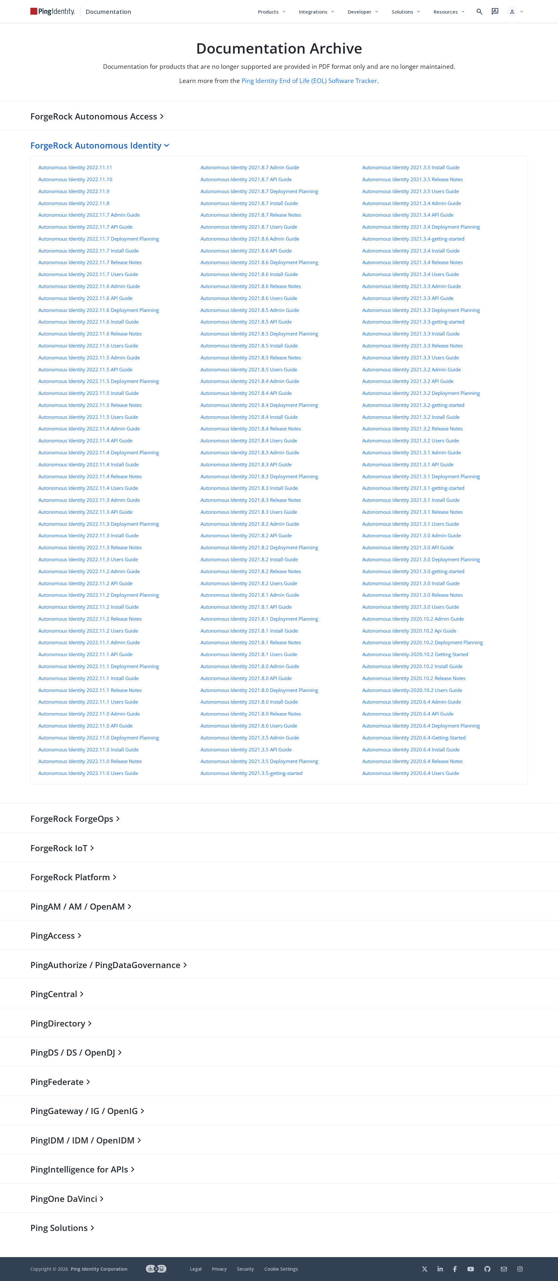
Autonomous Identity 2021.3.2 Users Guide (410, 440)
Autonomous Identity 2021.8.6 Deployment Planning (259, 262)
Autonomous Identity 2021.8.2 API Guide (246, 535)
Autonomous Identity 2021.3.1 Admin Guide (411, 452)
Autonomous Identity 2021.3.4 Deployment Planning (421, 226)
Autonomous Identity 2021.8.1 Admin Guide (250, 595)
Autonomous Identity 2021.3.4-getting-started (413, 238)
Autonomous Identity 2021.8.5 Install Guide (249, 345)
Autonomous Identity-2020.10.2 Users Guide (412, 690)
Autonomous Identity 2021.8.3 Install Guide (249, 488)
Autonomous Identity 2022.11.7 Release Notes (90, 262)
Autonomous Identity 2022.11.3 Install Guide (88, 535)
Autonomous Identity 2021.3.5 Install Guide (411, 167)
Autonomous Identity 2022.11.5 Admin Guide (89, 357)
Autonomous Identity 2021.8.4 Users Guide (249, 440)
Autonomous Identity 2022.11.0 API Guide (85, 725)
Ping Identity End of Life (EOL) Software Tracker (309, 81)
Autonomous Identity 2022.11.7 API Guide (85, 226)
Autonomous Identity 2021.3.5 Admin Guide (250, 737)
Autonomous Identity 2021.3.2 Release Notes (412, 428)
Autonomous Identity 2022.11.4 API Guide (85, 440)
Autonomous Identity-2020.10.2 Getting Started (415, 654)
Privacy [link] (219, 1269)
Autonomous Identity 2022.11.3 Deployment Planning (98, 524)
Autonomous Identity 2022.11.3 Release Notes (90, 547)
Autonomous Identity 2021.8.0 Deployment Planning (259, 690)
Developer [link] (363, 11)
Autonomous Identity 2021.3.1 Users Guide (410, 524)
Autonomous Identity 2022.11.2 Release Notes (90, 618)
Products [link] (272, 11)
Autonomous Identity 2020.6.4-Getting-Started (414, 737)
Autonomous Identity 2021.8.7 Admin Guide (250, 167)
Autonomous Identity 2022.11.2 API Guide (85, 583)
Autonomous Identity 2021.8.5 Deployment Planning (259, 333)
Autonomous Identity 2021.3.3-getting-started (413, 321)
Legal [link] (196, 1269)
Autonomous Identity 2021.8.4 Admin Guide (250, 381)
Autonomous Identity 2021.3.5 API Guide (246, 749)
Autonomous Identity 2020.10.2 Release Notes (414, 678)
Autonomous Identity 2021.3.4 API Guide (407, 215)
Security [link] (245, 1269)
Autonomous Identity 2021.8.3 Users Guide (249, 512)
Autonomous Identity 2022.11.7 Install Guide (88, 250)
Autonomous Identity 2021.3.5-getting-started (252, 773)
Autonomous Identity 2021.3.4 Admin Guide (411, 203)
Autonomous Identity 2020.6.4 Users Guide (410, 773)
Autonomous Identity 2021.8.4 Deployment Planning (259, 405)
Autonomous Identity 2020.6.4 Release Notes (412, 761)
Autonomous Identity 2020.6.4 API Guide (407, 713)
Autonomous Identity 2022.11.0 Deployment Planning (98, 737)
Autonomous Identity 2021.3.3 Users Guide (410, 357)
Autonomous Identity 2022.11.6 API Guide (85, 298)
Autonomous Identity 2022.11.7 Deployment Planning (98, 238)
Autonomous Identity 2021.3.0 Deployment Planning (421, 559)
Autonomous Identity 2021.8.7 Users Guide (249, 226)
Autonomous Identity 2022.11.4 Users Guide (88, 488)
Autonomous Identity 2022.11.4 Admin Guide (89, 428)
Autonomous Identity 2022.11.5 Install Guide (88, 393)
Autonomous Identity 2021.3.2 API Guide (407, 381)
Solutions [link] (406, 11)
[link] (52, 11)
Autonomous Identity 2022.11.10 (75, 179)
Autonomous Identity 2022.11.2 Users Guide (88, 630)
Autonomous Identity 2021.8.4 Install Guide (249, 417)
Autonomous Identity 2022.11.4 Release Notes (90, 476)
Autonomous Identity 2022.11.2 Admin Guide (89, 571)
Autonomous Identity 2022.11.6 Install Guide (88, 321)
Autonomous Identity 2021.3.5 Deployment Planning (259, 761)
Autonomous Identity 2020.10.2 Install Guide (412, 666)
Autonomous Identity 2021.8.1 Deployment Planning (259, 618)
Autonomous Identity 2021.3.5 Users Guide (410, 191)
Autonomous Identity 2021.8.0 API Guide (246, 678)
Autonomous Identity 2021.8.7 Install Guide (249, 203)
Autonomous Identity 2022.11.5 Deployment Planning (98, 381)
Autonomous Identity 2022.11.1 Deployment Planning (98, 666)
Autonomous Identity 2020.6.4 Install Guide (411, 749)
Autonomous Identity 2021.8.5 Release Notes (251, 357)
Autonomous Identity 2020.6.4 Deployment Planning (421, 725)
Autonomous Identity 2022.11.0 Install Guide (88, 749)
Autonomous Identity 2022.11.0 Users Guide (88, 773)
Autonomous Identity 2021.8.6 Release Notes (251, 286)
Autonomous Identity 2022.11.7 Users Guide (88, 274)
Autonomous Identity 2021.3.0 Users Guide (410, 607)
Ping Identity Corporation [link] (99, 1269)
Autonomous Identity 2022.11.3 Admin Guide (89, 500)
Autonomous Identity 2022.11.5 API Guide (85, 369)
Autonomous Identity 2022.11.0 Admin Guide (89, 713)
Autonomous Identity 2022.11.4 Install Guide (88, 464)
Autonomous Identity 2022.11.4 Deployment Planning (98, 452)
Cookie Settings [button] (281, 1269)
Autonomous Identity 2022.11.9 (73, 191)
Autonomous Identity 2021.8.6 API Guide (246, 250)
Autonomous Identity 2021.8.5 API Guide (246, 321)
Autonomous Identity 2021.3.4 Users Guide (410, 274)
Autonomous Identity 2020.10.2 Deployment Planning (422, 642)
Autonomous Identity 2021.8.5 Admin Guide (250, 310)
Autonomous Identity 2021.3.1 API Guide (407, 464)
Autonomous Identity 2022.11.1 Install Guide (88, 678)
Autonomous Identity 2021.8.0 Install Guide (249, 701)
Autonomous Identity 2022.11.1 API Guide (85, 654)
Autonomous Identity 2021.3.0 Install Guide (411, 583)
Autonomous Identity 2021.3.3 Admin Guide (411, 286)
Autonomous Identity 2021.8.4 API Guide (246, 393)
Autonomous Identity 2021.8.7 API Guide (246, 179)
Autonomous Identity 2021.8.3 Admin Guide (250, 452)
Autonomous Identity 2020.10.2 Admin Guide (413, 618)
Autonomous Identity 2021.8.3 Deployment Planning (259, 476)
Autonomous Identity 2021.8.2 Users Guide (249, 583)
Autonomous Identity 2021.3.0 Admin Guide (411, 535)
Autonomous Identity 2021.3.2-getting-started (413, 405)
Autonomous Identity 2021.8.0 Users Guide (249, 725)
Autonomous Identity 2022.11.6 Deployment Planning (98, 310)
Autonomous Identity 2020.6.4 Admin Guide (411, 701)
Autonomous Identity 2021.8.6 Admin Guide (250, 238)
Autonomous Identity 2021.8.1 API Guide (246, 607)
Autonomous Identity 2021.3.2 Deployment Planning (421, 393)
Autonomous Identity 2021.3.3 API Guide (407, 298)
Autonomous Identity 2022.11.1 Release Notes (90, 690)
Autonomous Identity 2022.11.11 (75, 167)
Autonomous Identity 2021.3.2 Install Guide (411, 417)
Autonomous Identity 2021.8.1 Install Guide (249, 630)
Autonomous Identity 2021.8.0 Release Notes (251, 713)
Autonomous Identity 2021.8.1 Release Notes (251, 642)
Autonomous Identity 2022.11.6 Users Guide (88, 345)
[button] (515, 11)
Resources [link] (449, 11)
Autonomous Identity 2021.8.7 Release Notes (251, 215)
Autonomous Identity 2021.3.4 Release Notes (412, 262)
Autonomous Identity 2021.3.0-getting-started (413, 571)
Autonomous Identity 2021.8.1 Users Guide (249, 654)
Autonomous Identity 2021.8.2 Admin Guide (250, 524)
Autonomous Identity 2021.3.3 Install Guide (411, 333)
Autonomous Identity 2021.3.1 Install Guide (411, 500)
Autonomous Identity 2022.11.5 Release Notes (90, 405)
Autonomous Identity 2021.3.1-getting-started (413, 488)
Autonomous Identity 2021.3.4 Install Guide (411, 250)
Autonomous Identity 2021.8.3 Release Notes (251, 500)
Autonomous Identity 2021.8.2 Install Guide (249, 559)
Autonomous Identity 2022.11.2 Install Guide (88, 607)
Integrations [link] (317, 11)
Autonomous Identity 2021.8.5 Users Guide (249, 369)
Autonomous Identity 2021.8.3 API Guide (246, 464)
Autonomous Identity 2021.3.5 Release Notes (412, 179)
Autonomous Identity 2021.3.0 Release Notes (412, 595)
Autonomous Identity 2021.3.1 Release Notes (412, 512)
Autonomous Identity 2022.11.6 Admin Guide (89, 286)
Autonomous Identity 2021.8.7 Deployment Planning (259, 191)
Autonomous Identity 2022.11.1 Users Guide (88, 701)
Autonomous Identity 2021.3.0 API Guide (407, 547)
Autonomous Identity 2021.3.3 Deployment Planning (421, 310)
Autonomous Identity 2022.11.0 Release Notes (90, 761)
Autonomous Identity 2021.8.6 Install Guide (249, 274)
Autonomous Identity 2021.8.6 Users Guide (249, 298)
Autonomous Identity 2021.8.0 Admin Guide (250, 666)
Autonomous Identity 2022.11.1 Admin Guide (89, 642)
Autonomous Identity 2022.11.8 (73, 203)
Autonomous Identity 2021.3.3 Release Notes (412, 345)
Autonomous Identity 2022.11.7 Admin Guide (89, 215)
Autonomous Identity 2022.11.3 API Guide (85, 512)
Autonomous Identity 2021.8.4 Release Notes (251, 428)
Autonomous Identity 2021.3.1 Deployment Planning (421, 476)
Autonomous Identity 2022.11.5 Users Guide (88, 417)
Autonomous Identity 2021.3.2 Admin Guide (411, 369)
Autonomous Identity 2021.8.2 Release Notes (251, 571)
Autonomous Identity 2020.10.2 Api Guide (409, 630)
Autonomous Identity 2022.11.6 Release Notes (90, 333)
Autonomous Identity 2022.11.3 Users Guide (88, 559)
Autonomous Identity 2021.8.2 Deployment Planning (259, 547)
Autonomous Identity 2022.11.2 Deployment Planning (98, 595)
